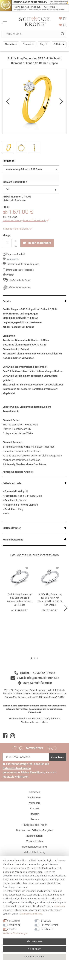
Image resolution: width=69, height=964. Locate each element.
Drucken (10, 275)
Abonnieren (57, 757)
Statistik (46, 921)
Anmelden (34, 792)
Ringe (42, 44)
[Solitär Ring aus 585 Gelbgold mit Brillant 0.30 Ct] (34, 101)
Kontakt (34, 808)
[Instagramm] (12, 736)
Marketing (14, 925)
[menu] (5, 22)
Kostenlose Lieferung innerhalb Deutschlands (24, 220)
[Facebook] (5, 736)
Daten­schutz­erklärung (31, 913)
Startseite (10, 44)
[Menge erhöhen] (15, 241)
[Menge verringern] (15, 246)
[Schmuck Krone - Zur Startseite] (34, 21)
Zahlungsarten (35, 835)
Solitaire (58, 44)
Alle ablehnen (34, 949)
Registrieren (34, 797)
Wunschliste (64, 18)
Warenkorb (64, 24)
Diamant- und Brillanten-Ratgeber (23, 264)
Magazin (34, 813)
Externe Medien (50, 925)
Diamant (27, 44)
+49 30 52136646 (43, 673)
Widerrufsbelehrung (34, 852)
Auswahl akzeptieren (34, 956)
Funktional (47, 929)
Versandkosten (34, 841)
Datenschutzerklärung (34, 846)
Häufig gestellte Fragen (34, 824)
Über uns (34, 819)
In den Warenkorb (39, 243)
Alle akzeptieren (34, 941)
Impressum (59, 906)
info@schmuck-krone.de (43, 677)
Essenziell (14, 921)
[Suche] (62, 34)
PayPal (12, 929)
